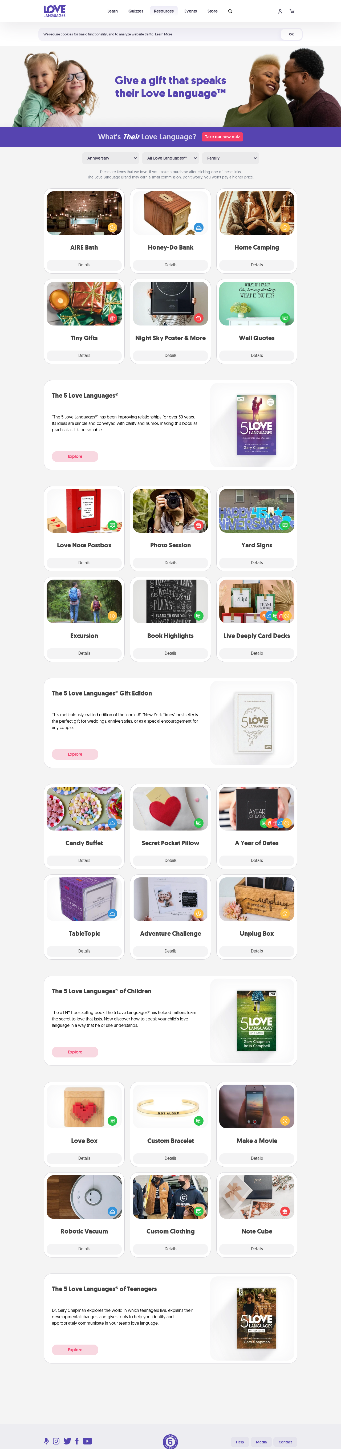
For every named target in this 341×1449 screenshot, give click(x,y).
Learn (112, 11)
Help (240, 1442)
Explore (75, 456)
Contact (285, 1442)
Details (84, 265)
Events (190, 11)
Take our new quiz (222, 137)
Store (213, 11)
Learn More (163, 34)
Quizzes (135, 11)
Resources (164, 11)
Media (261, 1442)
